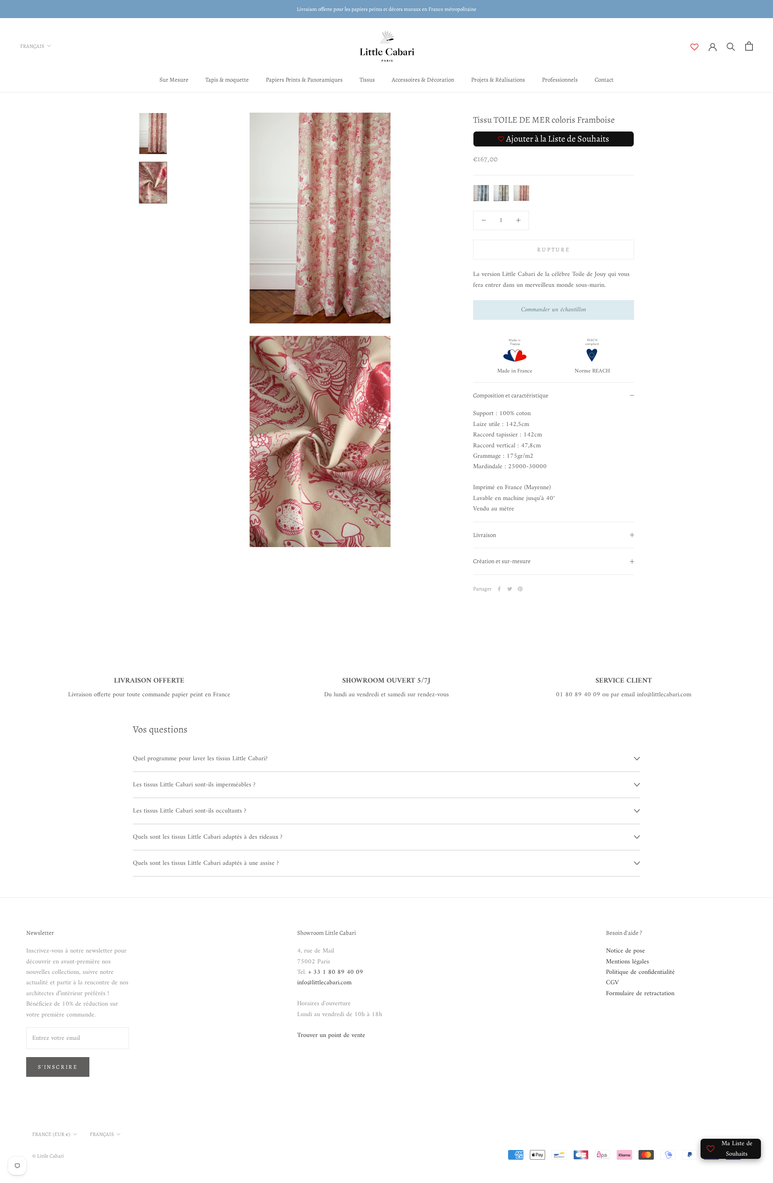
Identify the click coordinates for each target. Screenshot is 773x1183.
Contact (604, 80)
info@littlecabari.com (324, 982)
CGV (612, 982)
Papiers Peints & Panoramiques (304, 80)
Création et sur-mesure (502, 562)
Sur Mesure (173, 80)
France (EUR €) (51, 1134)
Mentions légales (627, 961)
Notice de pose (625, 951)
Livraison (484, 535)
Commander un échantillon (553, 310)
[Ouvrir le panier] (749, 46)
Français (32, 46)
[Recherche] (731, 46)
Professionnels (560, 80)
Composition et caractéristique (510, 395)
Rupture (553, 250)
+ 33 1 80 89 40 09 (335, 972)
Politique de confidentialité (640, 972)
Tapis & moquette (227, 80)
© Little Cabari (48, 1155)
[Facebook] (499, 588)
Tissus (367, 80)
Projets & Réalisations (498, 80)
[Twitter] (509, 588)
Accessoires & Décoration (423, 80)
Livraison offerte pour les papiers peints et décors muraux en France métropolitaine (386, 9)
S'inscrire (58, 1067)
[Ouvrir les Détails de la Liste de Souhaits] (699, 47)
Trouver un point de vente (331, 1035)
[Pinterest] (520, 588)
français (102, 1134)
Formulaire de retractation (640, 993)
